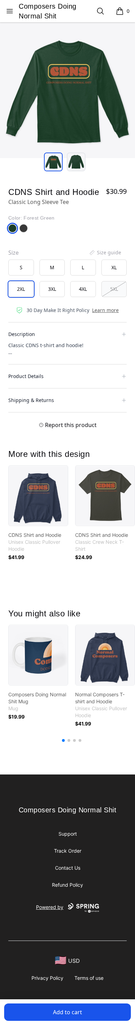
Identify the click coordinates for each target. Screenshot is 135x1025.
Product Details (26, 376)
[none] (105, 252)
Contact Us (67, 868)
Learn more (105, 310)
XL (114, 267)
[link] (38, 496)
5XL (114, 289)
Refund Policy (67, 885)
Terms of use (89, 978)
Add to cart (67, 1012)
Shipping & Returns (31, 400)
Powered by (49, 907)
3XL (52, 289)
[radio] (21, 268)
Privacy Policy (47, 978)
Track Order (67, 851)
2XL (21, 289)
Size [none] (13, 252)
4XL (83, 289)
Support (67, 834)
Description (21, 334)
